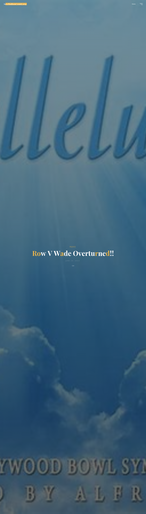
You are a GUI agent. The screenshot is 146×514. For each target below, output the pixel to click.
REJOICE (73, 247)
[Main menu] (141, 4)
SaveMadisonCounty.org (15, 4)
